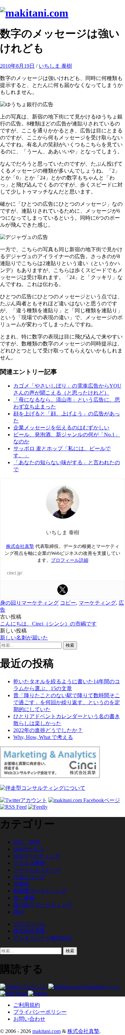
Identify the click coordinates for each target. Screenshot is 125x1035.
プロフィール (29, 924)
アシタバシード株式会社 (42, 938)
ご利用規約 (26, 1005)
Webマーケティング (36, 856)
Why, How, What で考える (43, 737)
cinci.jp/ (14, 572)
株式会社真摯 (20, 546)
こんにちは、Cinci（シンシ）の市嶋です (48, 624)
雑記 (18, 912)
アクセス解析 (29, 863)
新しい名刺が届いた (24, 637)
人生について (29, 877)
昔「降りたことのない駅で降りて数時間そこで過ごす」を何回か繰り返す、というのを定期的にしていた (66, 702)
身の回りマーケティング (29, 603)
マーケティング (97, 603)
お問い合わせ (29, 1019)
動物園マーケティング (40, 891)
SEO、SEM (26, 842)
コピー (68, 603)
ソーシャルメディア (37, 870)
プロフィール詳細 (69, 560)
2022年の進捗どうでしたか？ (48, 730)
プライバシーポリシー (40, 1012)
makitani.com (46, 1031)
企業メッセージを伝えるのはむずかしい (61, 427)
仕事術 (21, 884)
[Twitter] (62, 589)
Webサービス (28, 849)
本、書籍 (24, 898)
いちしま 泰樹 (55, 66)
